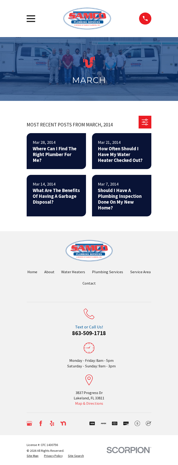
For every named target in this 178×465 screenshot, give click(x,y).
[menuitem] (32, 456)
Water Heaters (73, 271)
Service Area (140, 271)
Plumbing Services (107, 271)
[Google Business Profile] (29, 423)
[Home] (87, 18)
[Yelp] (52, 423)
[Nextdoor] (63, 423)
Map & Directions (89, 403)
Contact (89, 283)
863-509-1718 (89, 333)
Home (32, 271)
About (49, 271)
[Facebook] (40, 423)
